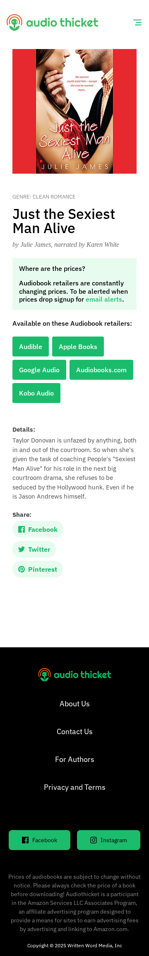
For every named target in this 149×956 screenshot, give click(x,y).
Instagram (114, 840)
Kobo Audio (36, 393)
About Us (75, 703)
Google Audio (39, 370)
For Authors (74, 759)
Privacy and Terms (75, 787)
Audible (30, 346)
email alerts (104, 299)
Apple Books (78, 346)
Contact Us (75, 731)
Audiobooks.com (101, 370)
